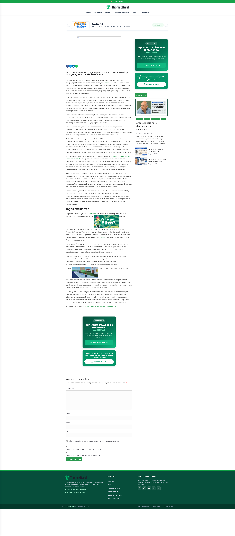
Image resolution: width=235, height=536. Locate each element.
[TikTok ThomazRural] (159, 488)
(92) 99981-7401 (81, 489)
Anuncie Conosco (168, 506)
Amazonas (98, 13)
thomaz (150, 133)
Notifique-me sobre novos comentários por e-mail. (83, 449)
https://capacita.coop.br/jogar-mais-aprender (100, 306)
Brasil (107, 13)
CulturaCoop (108, 83)
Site (67, 431)
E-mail (69, 422)
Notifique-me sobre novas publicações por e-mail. (83, 455)
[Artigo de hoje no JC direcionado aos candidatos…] (151, 107)
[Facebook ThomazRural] (144, 488)
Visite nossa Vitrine (97, 342)
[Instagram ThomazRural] (139, 488)
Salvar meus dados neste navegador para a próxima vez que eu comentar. (94, 441)
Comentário (71, 388)
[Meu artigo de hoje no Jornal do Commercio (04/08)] (141, 161)
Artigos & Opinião (113, 492)
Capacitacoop (91, 214)
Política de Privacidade (143, 506)
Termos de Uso (156, 506)
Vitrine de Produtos (114, 499)
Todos (163, 119)
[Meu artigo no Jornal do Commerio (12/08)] (141, 151)
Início (88, 13)
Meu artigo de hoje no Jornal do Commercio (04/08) (157, 160)
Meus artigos (155, 119)
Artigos (135, 13)
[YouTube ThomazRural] (149, 488)
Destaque (145, 13)
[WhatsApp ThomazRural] (154, 488)
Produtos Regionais (121, 13)
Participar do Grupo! (100, 361)
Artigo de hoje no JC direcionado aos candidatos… (146, 126)
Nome (69, 413)
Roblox (103, 237)
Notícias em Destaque (115, 495)
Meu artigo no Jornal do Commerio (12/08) (155, 150)
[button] (67, 66)
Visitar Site (158, 25)
